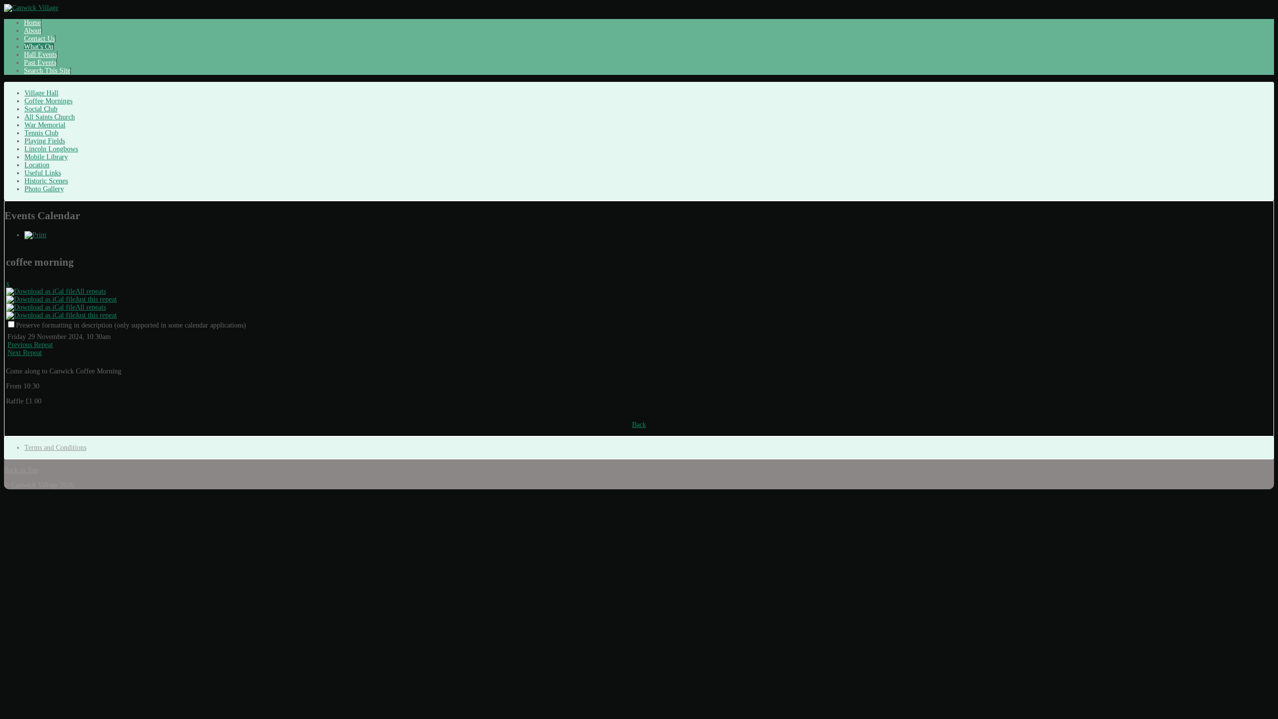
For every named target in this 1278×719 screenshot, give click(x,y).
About (32, 30)
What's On (38, 46)
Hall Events (40, 54)
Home (32, 22)
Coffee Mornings (48, 101)
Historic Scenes (46, 181)
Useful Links (42, 173)
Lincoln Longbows (51, 149)
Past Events (40, 62)
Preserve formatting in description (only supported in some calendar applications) (131, 325)
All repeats (90, 291)
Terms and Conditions (55, 447)
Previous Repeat (30, 345)
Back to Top (21, 470)
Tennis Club (41, 133)
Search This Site (47, 70)
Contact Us (39, 38)
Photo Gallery (44, 189)
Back (639, 424)
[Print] (35, 235)
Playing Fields (44, 141)
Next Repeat (24, 353)
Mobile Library (46, 157)
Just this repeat (96, 299)
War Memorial (44, 125)
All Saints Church (49, 117)
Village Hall (41, 93)
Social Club (40, 109)
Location (36, 165)
